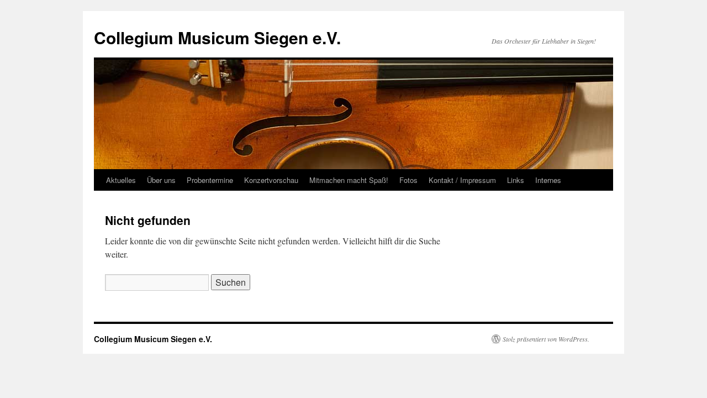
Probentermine (210, 180)
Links (515, 180)
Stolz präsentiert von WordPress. (546, 338)
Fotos (408, 180)
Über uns (161, 180)
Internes (548, 180)
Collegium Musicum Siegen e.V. (217, 37)
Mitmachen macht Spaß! (348, 180)
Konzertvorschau (271, 180)
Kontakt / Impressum (462, 180)
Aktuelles (121, 180)
